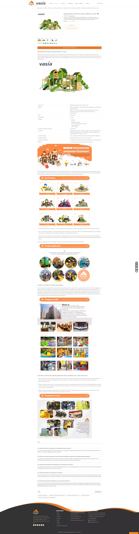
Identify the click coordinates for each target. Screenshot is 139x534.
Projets (58, 520)
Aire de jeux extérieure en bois (73, 495)
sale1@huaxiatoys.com (94, 522)
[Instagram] (39, 525)
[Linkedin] (35, 525)
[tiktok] (43, 525)
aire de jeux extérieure (42, 495)
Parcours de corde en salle (76, 516)
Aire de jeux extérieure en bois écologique (46, 497)
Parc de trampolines (74, 514)
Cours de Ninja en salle (75, 518)
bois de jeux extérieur (85, 495)
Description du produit (69, 47)
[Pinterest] (41, 525)
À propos (58, 516)
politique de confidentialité (62, 525)
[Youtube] (37, 525)
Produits (58, 514)
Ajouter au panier (71, 28)
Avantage (59, 518)
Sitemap (79, 532)
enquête (70, 25)
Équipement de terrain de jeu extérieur (57, 495)
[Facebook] (34, 525)
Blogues (58, 522)
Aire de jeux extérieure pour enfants (77, 520)
